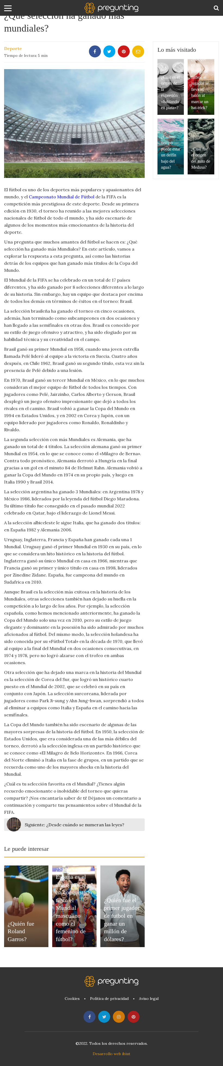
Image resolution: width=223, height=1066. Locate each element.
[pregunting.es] (111, 8)
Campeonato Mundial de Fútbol (61, 196)
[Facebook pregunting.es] (89, 1016)
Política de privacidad (109, 998)
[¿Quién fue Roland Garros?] (26, 906)
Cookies (72, 998)
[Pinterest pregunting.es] (133, 1016)
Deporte (13, 48)
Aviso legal (149, 998)
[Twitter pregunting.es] (104, 1016)
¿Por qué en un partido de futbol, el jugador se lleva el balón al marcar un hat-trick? (200, 83)
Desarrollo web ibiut (111, 1053)
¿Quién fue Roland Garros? (21, 931)
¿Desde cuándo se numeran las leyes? (74, 824)
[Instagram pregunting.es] (118, 1016)
